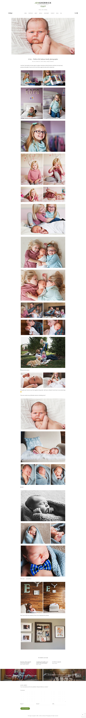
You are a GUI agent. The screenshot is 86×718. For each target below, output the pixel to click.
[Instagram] (10, 13)
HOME (25, 13)
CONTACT (52, 13)
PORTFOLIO (30, 13)
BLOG (57, 13)
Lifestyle (48, 61)
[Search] (75, 13)
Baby (45, 61)
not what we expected (56, 661)
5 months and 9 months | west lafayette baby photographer (42, 662)
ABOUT (36, 13)
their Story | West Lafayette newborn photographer (25, 662)
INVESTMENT (46, 13)
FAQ (61, 13)
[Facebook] (8, 13)
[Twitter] (11, 13)
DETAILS (40, 13)
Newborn (52, 61)
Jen (34, 61)
